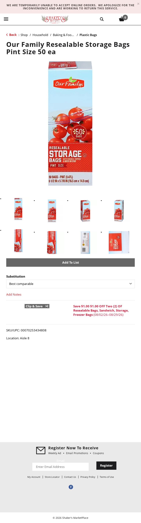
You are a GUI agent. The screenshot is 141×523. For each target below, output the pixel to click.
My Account (33, 477)
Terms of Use (107, 477)
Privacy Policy (87, 477)
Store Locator (52, 477)
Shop (24, 35)
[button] (18, 209)
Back (12, 35)
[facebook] (70, 487)
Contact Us (70, 477)
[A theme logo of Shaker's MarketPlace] (55, 19)
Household (40, 35)
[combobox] (70, 284)
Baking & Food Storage (69, 35)
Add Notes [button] (13, 294)
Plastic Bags (88, 35)
